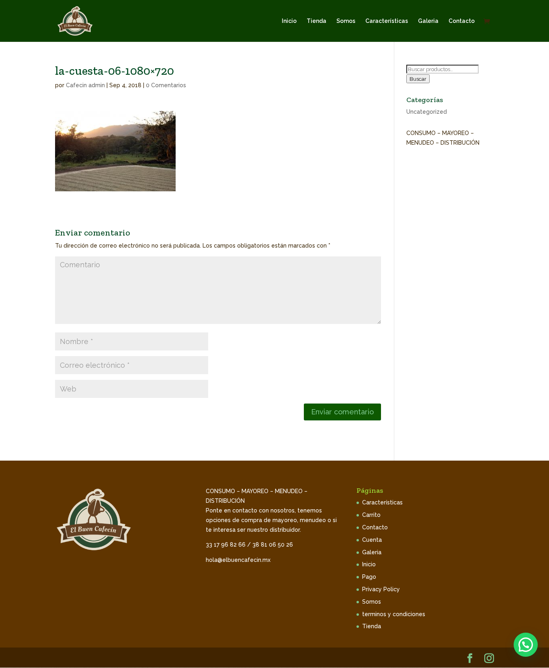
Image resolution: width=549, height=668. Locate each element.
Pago (369, 577)
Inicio (289, 21)
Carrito (371, 515)
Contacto (462, 21)
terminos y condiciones (393, 614)
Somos (345, 21)
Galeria (428, 21)
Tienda (316, 21)
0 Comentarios (166, 85)
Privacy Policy (381, 589)
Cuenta (372, 540)
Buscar (418, 79)
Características (386, 21)
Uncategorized (426, 112)
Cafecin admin (85, 85)
